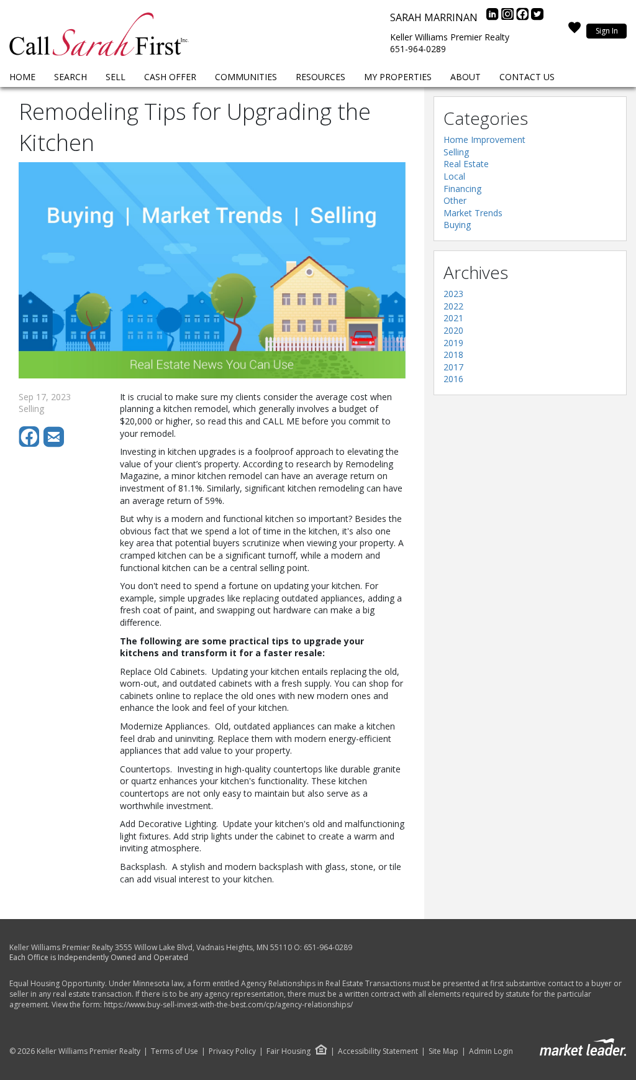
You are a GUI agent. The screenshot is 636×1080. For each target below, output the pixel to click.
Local (454, 176)
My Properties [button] (398, 77)
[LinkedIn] (493, 17)
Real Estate (466, 164)
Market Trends (472, 213)
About (465, 77)
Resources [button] (320, 77)
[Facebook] (523, 17)
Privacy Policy (232, 1051)
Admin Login (491, 1051)
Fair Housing (288, 1051)
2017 (453, 367)
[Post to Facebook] (31, 444)
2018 (453, 354)
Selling (456, 152)
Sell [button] (115, 77)
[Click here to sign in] (574, 31)
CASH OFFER (170, 77)
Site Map (443, 1051)
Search (70, 77)
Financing (462, 188)
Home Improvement (484, 139)
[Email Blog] (54, 444)
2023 (453, 294)
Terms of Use (174, 1051)
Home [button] (22, 77)
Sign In (607, 30)
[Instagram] (508, 17)
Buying (457, 225)
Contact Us (527, 77)
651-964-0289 (418, 49)
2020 (453, 330)
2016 (453, 379)
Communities (246, 77)
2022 (453, 306)
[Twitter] (537, 17)
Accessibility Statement (378, 1051)
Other (454, 200)
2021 (453, 318)
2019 (453, 343)
